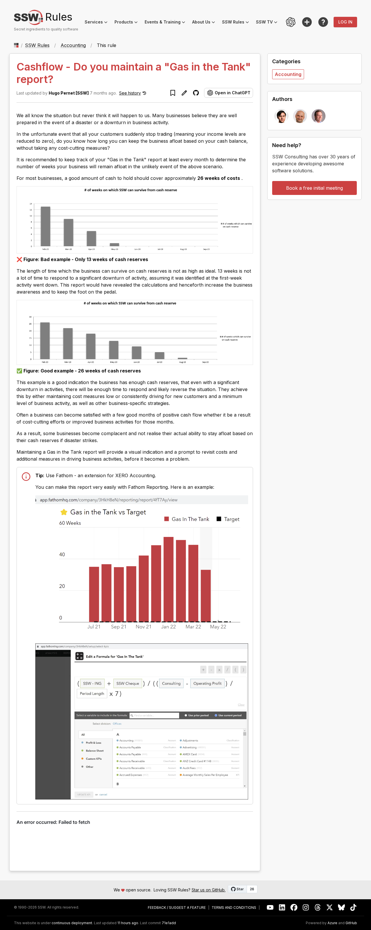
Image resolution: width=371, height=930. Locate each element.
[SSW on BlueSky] (341, 907)
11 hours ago (127, 923)
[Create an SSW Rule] (307, 22)
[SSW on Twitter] (329, 907)
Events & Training (167, 22)
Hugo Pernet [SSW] (69, 93)
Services (98, 22)
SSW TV (268, 22)
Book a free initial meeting (314, 188)
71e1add (169, 923)
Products (127, 22)
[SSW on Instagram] (306, 907)
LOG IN (345, 21)
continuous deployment (72, 923)
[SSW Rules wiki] (323, 22)
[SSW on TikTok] (353, 907)
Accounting (73, 45)
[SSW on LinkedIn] (282, 907)
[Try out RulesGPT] (291, 22)
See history (130, 93)
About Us (205, 22)
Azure (332, 923)
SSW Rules (237, 22)
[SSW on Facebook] (294, 907)
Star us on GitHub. (208, 889)
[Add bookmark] (172, 92)
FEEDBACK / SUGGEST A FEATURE (177, 907)
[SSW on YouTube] (270, 907)
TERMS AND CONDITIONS (234, 907)
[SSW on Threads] (317, 907)
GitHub (351, 923)
